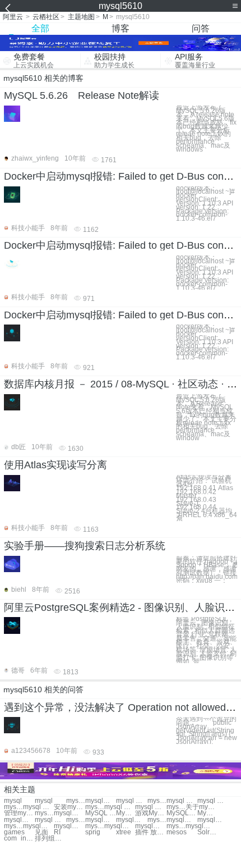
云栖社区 (46, 17)
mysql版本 (19, 820)
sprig (92, 832)
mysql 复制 (38, 807)
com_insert (19, 838)
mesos (176, 832)
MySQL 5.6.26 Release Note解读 (81, 95)
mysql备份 (176, 826)
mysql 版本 (50, 820)
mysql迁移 (156, 820)
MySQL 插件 (125, 813)
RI (57, 832)
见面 (41, 832)
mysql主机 (131, 820)
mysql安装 (75, 801)
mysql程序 (44, 813)
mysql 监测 (212, 801)
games (14, 832)
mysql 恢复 (131, 801)
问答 (201, 28)
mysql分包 (201, 826)
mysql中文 (150, 826)
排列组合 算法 (50, 838)
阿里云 (13, 17)
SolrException (206, 832)
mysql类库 (176, 807)
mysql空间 (100, 820)
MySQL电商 (206, 813)
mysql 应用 (150, 807)
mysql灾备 (100, 801)
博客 (120, 28)
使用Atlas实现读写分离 (55, 465)
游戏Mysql (150, 813)
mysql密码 (75, 820)
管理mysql (19, 813)
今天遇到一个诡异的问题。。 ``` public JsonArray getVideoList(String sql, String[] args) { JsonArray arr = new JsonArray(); (206, 730)
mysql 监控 (181, 801)
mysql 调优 (13, 807)
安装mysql (69, 807)
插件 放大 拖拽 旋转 (150, 832)
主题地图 (81, 17)
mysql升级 (212, 820)
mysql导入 (181, 820)
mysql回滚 (156, 801)
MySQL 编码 (100, 813)
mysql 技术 (119, 807)
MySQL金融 (181, 813)
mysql (13, 801)
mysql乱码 (94, 826)
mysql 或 (94, 807)
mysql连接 (38, 826)
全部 (40, 28)
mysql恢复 (69, 826)
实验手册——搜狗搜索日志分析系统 (84, 545)
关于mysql (201, 807)
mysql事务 (69, 813)
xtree (123, 832)
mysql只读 (119, 826)
